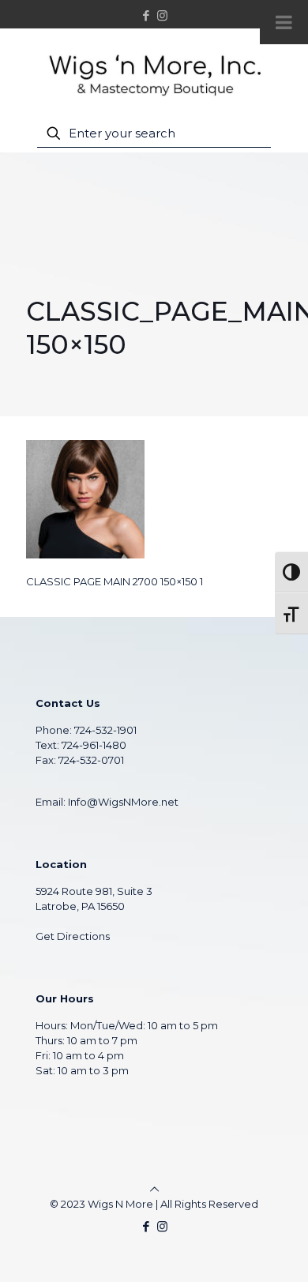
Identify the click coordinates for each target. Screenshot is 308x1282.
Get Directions (73, 936)
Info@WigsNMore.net (123, 801)
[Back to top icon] (154, 1188)
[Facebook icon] (146, 15)
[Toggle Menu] (284, 22)
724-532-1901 (105, 730)
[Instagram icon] (162, 15)
